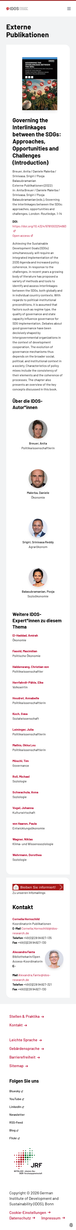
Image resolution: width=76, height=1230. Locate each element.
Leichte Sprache (23, 1039)
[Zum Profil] (54, 959)
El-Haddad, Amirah (25, 635)
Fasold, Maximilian (24, 651)
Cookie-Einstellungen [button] (27, 1212)
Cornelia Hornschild (26, 919)
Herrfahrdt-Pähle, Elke (27, 682)
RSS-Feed (16, 1122)
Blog (12, 1130)
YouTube (15, 1099)
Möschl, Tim (20, 761)
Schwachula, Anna (25, 792)
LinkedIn (15, 1106)
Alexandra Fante (23, 952)
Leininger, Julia (23, 729)
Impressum (51, 1217)
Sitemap (16, 1065)
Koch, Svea (19, 714)
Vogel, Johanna (23, 808)
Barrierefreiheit (22, 1057)
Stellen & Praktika (24, 1016)
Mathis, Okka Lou (24, 745)
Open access (21, 235)
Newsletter (17, 1114)
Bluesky (15, 1091)
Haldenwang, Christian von (30, 667)
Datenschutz (20, 1217)
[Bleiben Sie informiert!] (38, 887)
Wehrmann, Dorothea (27, 855)
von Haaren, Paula (24, 823)
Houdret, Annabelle (25, 698)
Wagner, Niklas (22, 839)
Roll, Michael (21, 776)
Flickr (13, 1138)
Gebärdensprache (24, 1048)
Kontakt (16, 1024)
